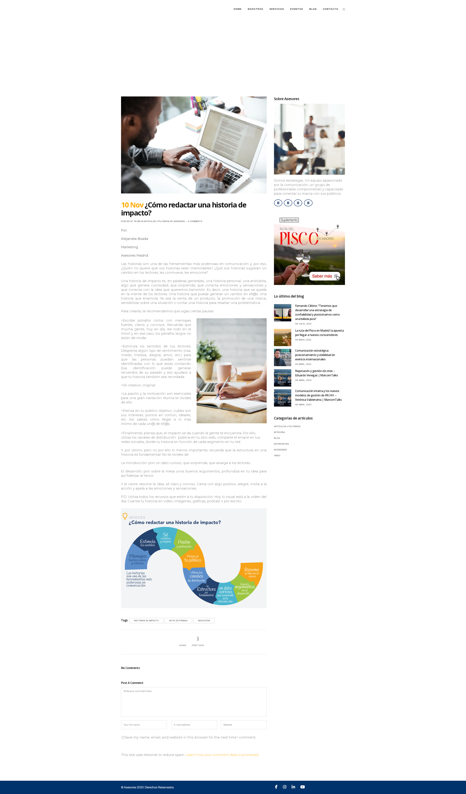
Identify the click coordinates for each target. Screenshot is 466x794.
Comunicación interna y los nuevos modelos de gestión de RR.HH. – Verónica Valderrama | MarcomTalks (318, 395)
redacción (204, 620)
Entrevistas (281, 444)
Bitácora (279, 432)
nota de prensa (178, 620)
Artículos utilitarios (156, 221)
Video (277, 455)
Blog (277, 438)
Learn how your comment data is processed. (222, 755)
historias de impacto (146, 620)
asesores (179, 221)
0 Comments (195, 221)
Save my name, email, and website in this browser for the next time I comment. (190, 737)
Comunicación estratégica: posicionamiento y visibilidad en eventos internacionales (315, 355)
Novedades (280, 449)
